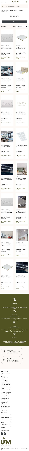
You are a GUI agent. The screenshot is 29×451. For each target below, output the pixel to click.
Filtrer (14, 21)
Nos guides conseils (5, 407)
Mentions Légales (15, 448)
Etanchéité (3, 376)
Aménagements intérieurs (6, 383)
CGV (1, 449)
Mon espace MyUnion (5, 406)
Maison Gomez (4, 399)
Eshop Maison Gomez (5, 401)
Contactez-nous (4, 410)
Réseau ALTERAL (4, 402)
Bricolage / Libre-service (6, 392)
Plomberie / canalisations (6, 389)
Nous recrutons (4, 409)
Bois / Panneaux (4, 380)
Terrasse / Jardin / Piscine (6, 393)
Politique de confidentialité (23, 448)
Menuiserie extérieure (5, 381)
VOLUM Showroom (5, 398)
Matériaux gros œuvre (5, 373)
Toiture (2, 375)
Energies (2, 391)
